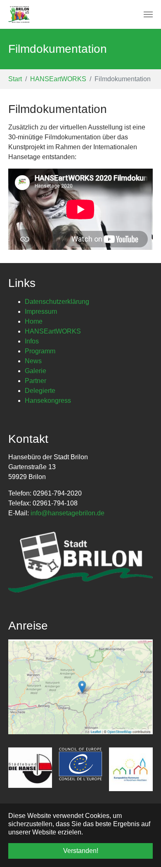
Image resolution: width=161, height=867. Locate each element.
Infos (32, 341)
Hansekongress (48, 400)
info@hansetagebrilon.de (67, 513)
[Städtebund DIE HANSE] (30, 767)
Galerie (35, 370)
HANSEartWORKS (53, 331)
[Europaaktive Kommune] (131, 769)
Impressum (41, 311)
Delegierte (40, 390)
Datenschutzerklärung (57, 301)
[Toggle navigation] (148, 14)
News (33, 360)
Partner (35, 380)
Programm (40, 351)
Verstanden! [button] (80, 850)
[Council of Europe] (80, 764)
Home (34, 321)
